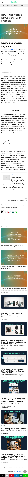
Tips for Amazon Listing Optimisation (13, 288)
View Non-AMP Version (17, 471)
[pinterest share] (8, 212)
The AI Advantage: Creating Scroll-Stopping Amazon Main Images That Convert (13, 456)
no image (9, 9)
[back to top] (25, 471)
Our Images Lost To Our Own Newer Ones (12, 314)
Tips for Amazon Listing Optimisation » (17, 200)
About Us (16, 5)
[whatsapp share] (13, 212)
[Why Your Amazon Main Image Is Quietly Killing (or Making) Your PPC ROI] (14, 358)
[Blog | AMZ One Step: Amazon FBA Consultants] (13, 2)
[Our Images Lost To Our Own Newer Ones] (14, 302)
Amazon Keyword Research (9, 49)
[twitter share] (2, 212)
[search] (26, 2)
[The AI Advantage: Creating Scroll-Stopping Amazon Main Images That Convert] (14, 443)
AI (1, 337)
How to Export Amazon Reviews (13, 429)
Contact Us (21, 5)
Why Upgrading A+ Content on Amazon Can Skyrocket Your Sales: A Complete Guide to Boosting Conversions (13, 400)
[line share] (16, 212)
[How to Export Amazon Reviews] (14, 417)
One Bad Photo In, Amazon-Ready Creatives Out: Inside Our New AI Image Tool (13, 342)
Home (4, 5)
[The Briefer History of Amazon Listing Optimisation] (14, 257)
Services (8, 5)
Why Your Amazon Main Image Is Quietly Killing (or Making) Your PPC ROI (13, 371)
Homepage (3, 9)
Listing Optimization (6, 366)
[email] (7, 475)
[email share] (5, 212)
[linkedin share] (10, 212)
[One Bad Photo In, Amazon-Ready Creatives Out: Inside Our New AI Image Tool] (14, 329)
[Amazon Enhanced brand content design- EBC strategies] (14, 235)
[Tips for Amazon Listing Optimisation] (14, 279)
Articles (3, 425)
